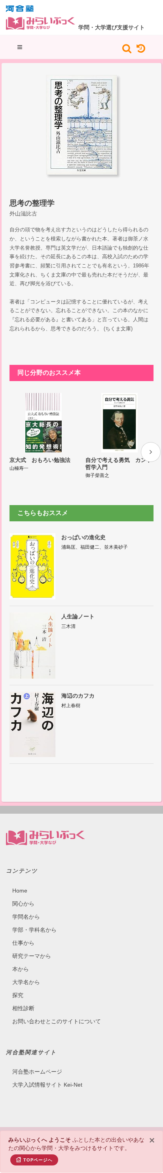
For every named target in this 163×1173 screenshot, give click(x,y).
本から (20, 969)
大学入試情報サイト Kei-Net (47, 1084)
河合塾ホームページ (37, 1071)
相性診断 (23, 1008)
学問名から (26, 917)
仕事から (23, 943)
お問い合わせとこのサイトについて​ (56, 1021)
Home (19, 890)
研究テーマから (31, 956)
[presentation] (151, 452)
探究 (17, 995)
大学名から (26, 982)
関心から (23, 903)
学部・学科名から (34, 930)
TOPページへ (38, 1160)
